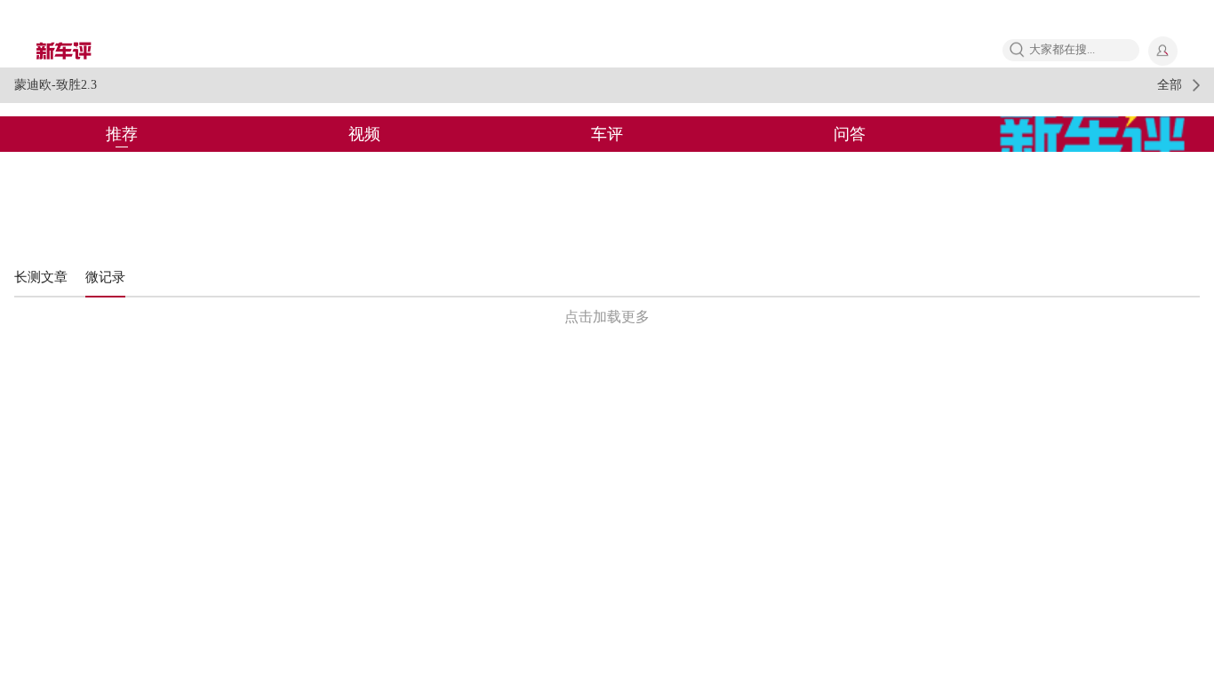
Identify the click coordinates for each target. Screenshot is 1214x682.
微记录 (105, 277)
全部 (1169, 84)
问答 (850, 134)
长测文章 (41, 277)
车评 (607, 134)
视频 (364, 134)
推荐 (122, 134)
